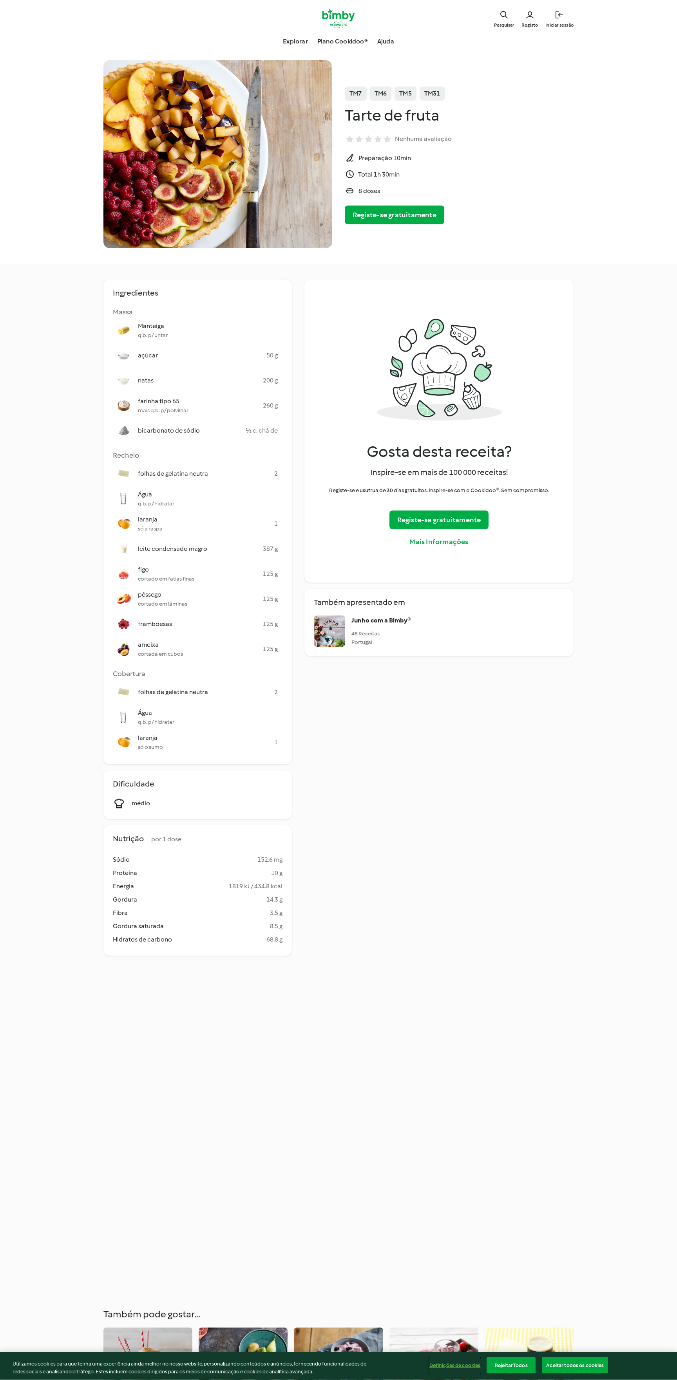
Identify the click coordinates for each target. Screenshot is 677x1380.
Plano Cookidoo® (342, 41)
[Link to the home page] (338, 18)
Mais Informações (438, 542)
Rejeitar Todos (511, 1365)
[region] (338, 1366)
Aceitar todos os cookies (575, 1365)
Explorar (295, 41)
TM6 (381, 93)
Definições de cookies (455, 1365)
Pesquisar (504, 25)
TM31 (432, 93)
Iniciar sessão (559, 25)
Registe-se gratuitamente (394, 215)
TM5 (405, 93)
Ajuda (385, 41)
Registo (529, 25)
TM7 (355, 93)
